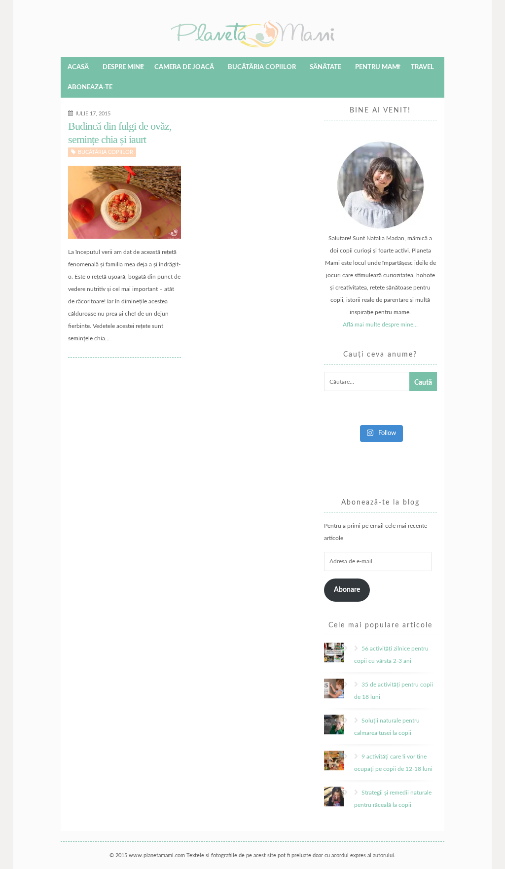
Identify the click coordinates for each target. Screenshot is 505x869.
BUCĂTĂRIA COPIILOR (262, 67)
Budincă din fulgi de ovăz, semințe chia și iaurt (120, 132)
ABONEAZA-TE (90, 87)
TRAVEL (422, 67)
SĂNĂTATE (325, 67)
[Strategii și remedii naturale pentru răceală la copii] (347, 793)
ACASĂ (78, 67)
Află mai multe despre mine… (380, 324)
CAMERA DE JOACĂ (184, 67)
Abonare (347, 589)
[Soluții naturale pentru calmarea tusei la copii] (347, 721)
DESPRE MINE (123, 67)
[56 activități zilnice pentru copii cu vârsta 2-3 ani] (347, 649)
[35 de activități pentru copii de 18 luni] (347, 685)
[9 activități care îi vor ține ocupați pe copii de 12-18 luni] (347, 757)
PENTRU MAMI (377, 67)
